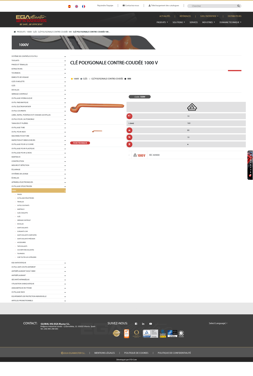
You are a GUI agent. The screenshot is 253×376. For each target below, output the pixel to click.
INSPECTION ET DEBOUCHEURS (23, 140)
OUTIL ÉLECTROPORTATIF (21, 107)
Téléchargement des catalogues (165, 5)
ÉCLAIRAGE (16, 169)
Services (194, 22)
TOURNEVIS (16, 73)
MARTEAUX (16, 157)
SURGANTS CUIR (22, 231)
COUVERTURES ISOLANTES (25, 250)
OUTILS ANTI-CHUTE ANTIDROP (24, 267)
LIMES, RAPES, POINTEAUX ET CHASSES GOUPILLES (31, 115)
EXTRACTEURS (17, 69)
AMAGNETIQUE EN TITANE (22, 288)
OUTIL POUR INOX (19, 132)
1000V (29, 32)
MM (70, 32)
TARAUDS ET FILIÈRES (20, 123)
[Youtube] (150, 324)
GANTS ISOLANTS (22, 228)
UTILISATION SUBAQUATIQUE (23, 284)
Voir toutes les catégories (26, 257)
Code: (136, 97)
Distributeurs (234, 16)
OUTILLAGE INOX (18, 292)
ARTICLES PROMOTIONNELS (22, 301)
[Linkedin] (143, 324)
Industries (207, 22)
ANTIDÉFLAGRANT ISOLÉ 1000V (23, 271)
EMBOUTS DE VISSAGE (20, 77)
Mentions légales (104, 353)
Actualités (164, 16)
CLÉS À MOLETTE (18, 81)
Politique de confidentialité (174, 353)
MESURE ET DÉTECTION (20, 165)
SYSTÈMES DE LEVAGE (20, 174)
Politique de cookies (136, 353)
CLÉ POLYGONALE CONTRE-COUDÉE (53, 32)
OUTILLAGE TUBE (18, 128)
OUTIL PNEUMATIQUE (20, 102)
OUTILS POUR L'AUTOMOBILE (23, 119)
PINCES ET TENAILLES (20, 65)
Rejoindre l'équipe (105, 5)
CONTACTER (251, 165)
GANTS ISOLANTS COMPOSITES (27, 235)
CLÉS (35, 32)
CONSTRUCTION (18, 161)
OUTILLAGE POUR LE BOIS (22, 153)
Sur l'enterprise (208, 16)
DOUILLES (15, 90)
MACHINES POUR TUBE (20, 136)
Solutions (178, 22)
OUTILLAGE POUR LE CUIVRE (23, 144)
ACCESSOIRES (21, 242)
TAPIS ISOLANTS (22, 246)
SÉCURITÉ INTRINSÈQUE (20, 280)
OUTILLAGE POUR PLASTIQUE (23, 148)
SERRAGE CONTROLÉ (20, 94)
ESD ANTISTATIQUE (19, 263)
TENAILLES (20, 202)
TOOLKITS (15, 60)
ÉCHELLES (15, 178)
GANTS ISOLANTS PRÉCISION (26, 239)
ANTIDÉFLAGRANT (19, 275)
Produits (161, 22)
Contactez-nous (132, 5)
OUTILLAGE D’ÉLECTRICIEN (22, 186)
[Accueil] (15, 32)
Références (185, 16)
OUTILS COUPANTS (19, 111)
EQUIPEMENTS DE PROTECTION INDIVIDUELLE (29, 296)
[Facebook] (136, 324)
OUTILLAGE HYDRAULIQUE (22, 98)
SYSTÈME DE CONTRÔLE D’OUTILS (24, 56)
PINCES (19, 194)
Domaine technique (230, 22)
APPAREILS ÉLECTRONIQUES (22, 182)
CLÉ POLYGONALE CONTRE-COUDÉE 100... (91, 32)
